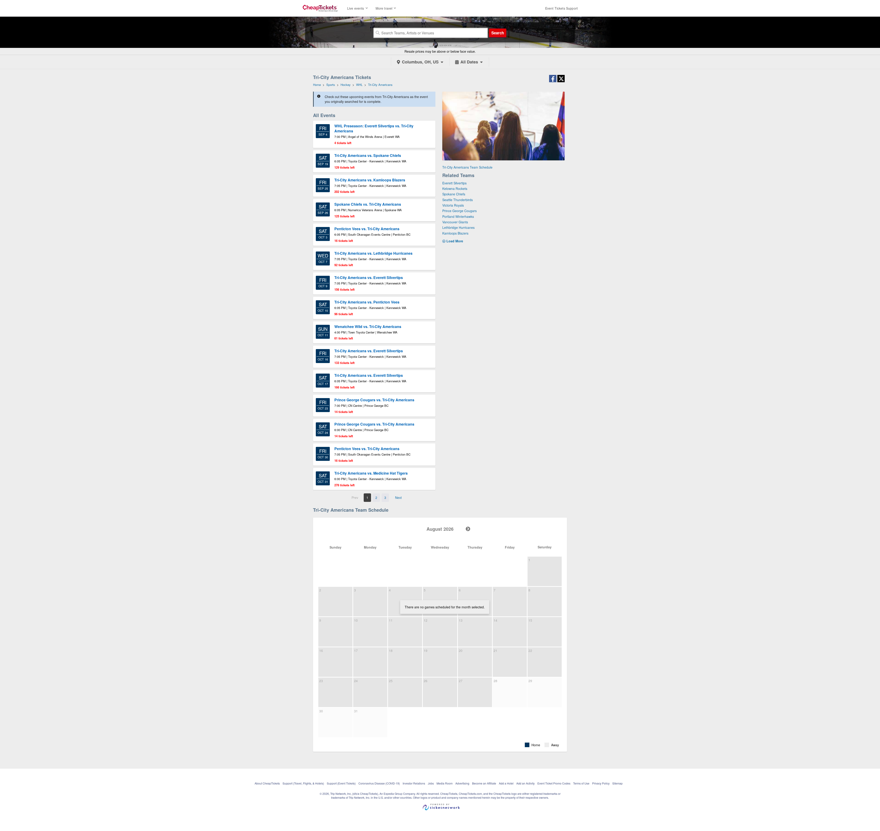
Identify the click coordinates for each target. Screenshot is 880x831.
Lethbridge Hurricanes (458, 227)
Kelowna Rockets (454, 188)
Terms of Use (581, 783)
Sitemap (617, 783)
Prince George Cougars (459, 210)
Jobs (431, 783)
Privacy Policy (601, 783)
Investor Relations (414, 783)
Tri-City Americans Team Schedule (467, 167)
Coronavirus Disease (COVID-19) (379, 783)
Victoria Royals (453, 205)
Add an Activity (525, 783)
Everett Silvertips (454, 183)
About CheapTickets (267, 783)
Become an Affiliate (484, 783)
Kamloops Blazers (455, 233)
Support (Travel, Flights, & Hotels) (303, 783)
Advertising (462, 783)
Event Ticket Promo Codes (553, 783)
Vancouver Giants (455, 222)
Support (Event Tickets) (341, 783)
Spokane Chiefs (453, 194)
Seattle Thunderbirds (457, 199)
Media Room (445, 783)
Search (497, 33)
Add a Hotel (506, 783)
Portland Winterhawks (458, 216)
